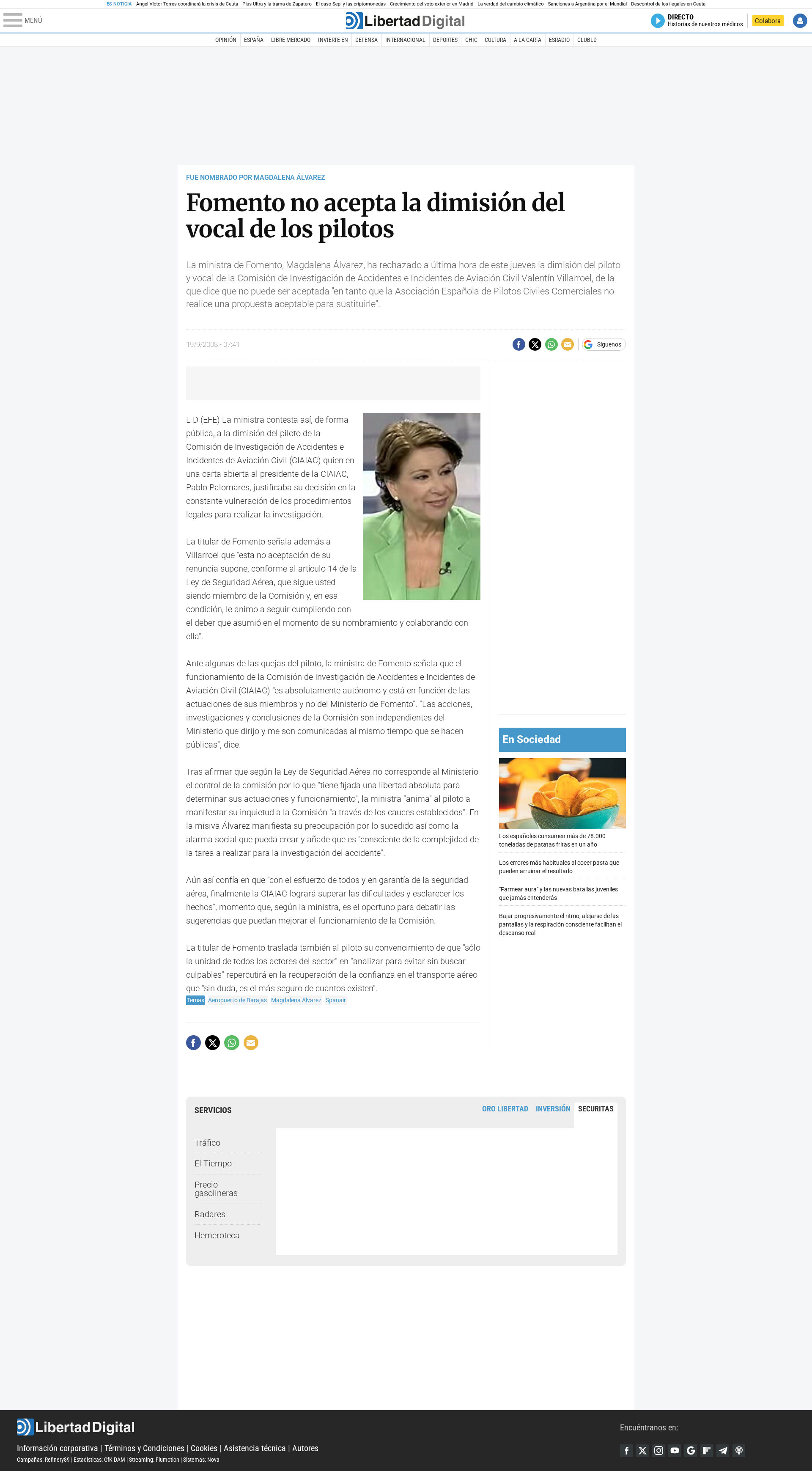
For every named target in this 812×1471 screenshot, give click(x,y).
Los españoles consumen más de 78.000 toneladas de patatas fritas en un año (552, 840)
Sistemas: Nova (201, 1459)
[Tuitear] (535, 344)
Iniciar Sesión (800, 21)
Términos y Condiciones (144, 1448)
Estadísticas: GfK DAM (99, 1459)
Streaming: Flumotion (154, 1459)
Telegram (722, 1450)
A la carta (527, 39)
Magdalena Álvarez (296, 1000)
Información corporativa (57, 1448)
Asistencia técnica (255, 1448)
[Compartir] (519, 344)
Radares (210, 1214)
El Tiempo (213, 1163)
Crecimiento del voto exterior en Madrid (431, 4)
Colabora (768, 20)
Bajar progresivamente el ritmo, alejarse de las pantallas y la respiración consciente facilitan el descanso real (560, 925)
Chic (471, 39)
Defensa (366, 39)
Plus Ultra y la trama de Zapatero (277, 4)
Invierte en (333, 39)
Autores (305, 1448)
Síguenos (609, 344)
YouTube (674, 1450)
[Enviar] (551, 344)
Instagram (658, 1450)
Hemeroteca (217, 1235)
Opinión (225, 39)
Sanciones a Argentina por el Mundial (587, 4)
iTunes (738, 1450)
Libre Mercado (290, 39)
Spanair (336, 1000)
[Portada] (405, 20)
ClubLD (587, 39)
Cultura (495, 39)
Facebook (626, 1450)
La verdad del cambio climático (510, 4)
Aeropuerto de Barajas (237, 1000)
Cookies (204, 1448)
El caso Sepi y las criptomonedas (351, 4)
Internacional (405, 39)
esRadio (559, 39)
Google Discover (690, 1450)
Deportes (445, 39)
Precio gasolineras (216, 1189)
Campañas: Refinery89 (43, 1459)
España (253, 39)
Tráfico (207, 1143)
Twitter (642, 1450)
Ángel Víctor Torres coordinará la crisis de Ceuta (187, 4)
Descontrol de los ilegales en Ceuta (668, 4)
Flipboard (706, 1450)
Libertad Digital (318, 1427)
